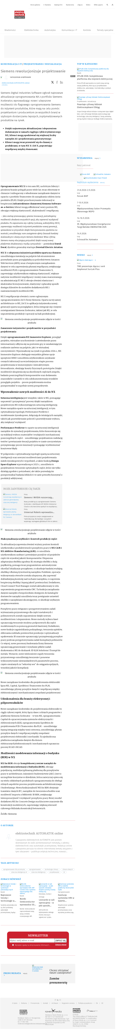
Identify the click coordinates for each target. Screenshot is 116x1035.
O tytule (14, 1003)
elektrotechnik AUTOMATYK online (16, 83)
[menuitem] (35, 5)
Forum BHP (82, 196)
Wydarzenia (70, 5)
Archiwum (55, 1003)
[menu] (57, 5)
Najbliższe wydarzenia (91, 182)
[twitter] (52, 82)
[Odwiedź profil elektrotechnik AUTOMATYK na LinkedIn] (57, 1000)
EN (97, 1003)
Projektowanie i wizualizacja (43, 64)
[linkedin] (61, 82)
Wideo (88, 5)
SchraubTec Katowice (87, 239)
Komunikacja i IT (69, 30)
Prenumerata (35, 1003)
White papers (98, 5)
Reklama (24, 1003)
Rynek (3, 892)
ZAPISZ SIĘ (60, 940)
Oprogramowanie (64, 892)
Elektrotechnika (31, 30)
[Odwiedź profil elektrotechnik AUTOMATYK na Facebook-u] (55, 1000)
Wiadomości (10, 30)
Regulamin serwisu (68, 1003)
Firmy (26, 494)
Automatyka (50, 30)
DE (102, 1003)
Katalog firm (58, 5)
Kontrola (87, 30)
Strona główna (35, 5)
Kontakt (45, 1003)
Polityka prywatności (85, 1003)
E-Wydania (47, 5)
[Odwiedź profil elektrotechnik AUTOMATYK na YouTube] (60, 1000)
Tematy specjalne (105, 30)
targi (78, 193)
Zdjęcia (79, 5)
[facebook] (57, 82)
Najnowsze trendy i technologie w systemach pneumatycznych (9, 901)
